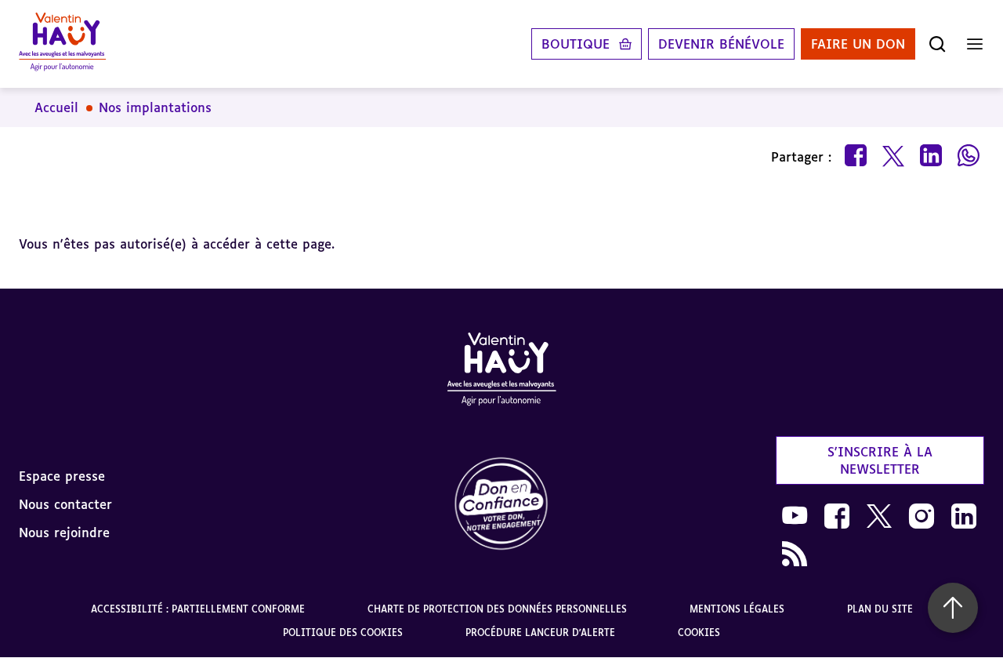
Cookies (699, 632)
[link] (501, 504)
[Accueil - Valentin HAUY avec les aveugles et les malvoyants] (501, 372)
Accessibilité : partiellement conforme (198, 609)
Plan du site (880, 609)
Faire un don (858, 44)
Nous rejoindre (64, 532)
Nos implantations (155, 107)
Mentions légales (737, 609)
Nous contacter (65, 504)
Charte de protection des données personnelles (497, 609)
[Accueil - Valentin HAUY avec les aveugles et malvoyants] (62, 44)
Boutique (575, 44)
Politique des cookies (343, 632)
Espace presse (62, 476)
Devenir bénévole (721, 44)
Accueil (56, 107)
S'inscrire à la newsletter (879, 460)
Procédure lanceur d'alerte (540, 632)
